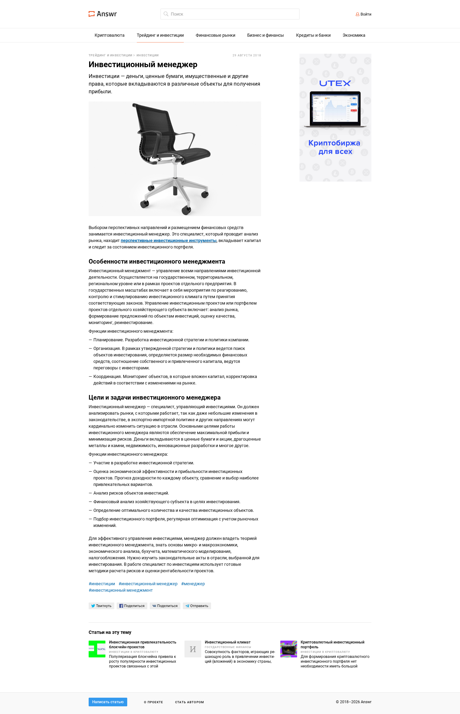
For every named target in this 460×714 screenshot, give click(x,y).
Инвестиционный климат (228, 642)
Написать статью (108, 702)
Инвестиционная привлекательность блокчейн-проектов (142, 644)
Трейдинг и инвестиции (110, 55)
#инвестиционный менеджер (148, 583)
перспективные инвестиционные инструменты (169, 240)
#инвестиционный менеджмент (121, 590)
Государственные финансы (228, 647)
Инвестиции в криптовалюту (134, 652)
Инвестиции (148, 55)
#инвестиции (102, 583)
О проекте (153, 702)
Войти (366, 14)
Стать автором (189, 702)
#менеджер (193, 583)
